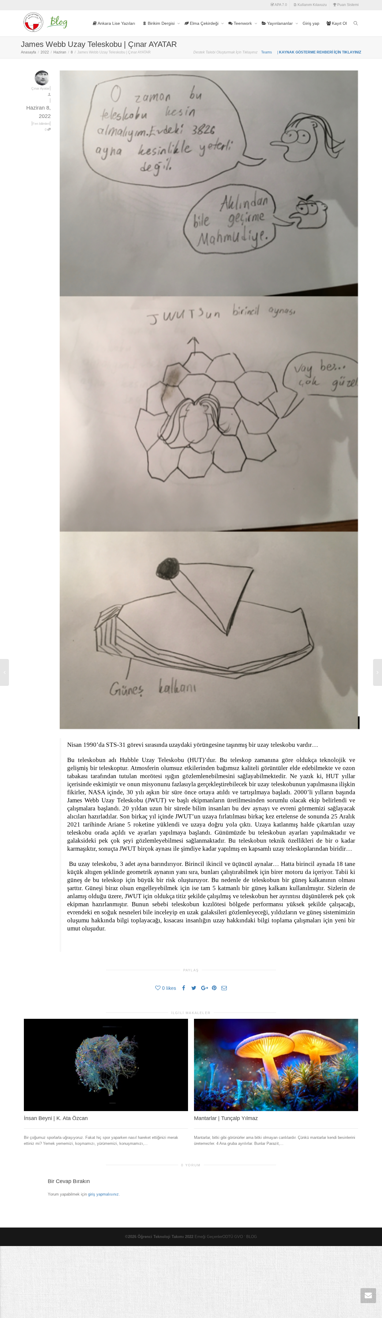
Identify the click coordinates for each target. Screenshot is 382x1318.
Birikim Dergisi (161, 23)
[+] (106, 1065)
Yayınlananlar (280, 23)
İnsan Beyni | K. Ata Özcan (56, 1118)
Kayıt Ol (339, 23)
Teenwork (242, 23)
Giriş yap (311, 23)
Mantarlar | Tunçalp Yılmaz (226, 1118)
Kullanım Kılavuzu (312, 5)
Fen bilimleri (41, 123)
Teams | (270, 52)
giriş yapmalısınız (103, 1194)
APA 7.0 (280, 5)
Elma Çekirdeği (204, 23)
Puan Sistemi (347, 5)
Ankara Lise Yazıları (116, 23)
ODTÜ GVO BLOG (239, 1236)
